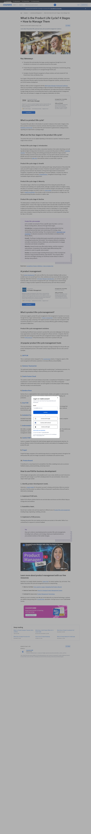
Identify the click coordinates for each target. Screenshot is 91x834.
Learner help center (45, 432)
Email (35, 405)
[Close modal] (57, 398)
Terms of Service (39, 435)
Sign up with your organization (39, 430)
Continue (45, 412)
